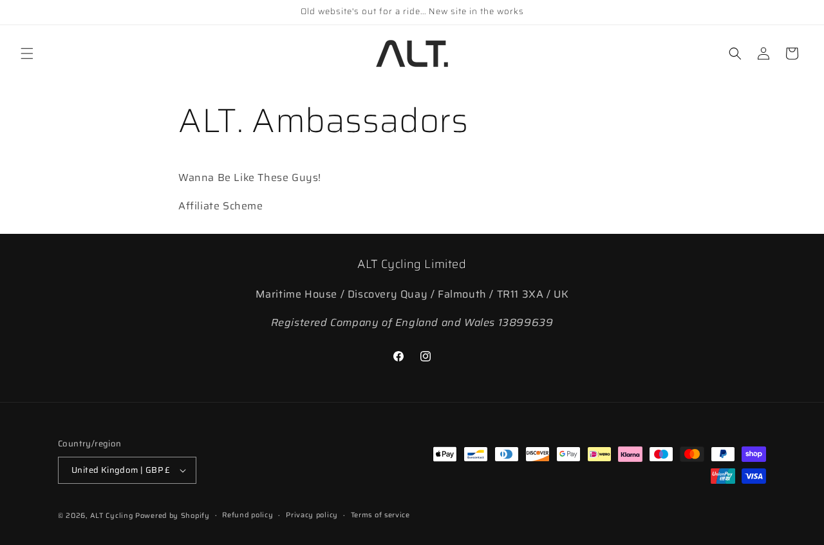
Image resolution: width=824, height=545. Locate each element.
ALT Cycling (111, 515)
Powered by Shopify (172, 515)
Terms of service (380, 515)
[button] (27, 53)
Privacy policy (312, 515)
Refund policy (247, 515)
